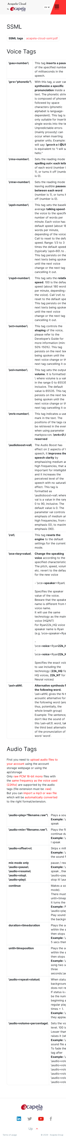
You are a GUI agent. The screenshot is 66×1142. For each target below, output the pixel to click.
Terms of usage (10, 1135)
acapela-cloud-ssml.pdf (42, 38)
